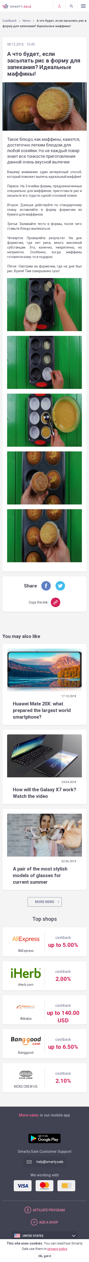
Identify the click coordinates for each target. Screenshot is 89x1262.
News (27, 20)
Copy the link (38, 602)
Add (48, 1222)
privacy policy (57, 1249)
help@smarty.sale (50, 1162)
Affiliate (49, 1210)
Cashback (9, 20)
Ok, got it (44, 1256)
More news (44, 902)
